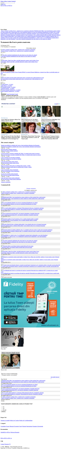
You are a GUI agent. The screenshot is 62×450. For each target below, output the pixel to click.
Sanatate (35, 426)
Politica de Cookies (14, 420)
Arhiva (5, 1)
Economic (16, 426)
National (24, 426)
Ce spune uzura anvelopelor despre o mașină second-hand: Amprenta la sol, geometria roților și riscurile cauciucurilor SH (30, 266)
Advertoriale (40, 426)
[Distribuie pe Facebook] (1, 53)
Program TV (8, 444)
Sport (20, 426)
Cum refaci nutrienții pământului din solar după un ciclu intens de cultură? (33, 39)
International (30, 426)
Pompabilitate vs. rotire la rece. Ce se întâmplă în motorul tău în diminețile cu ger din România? (23, 236)
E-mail (16, 94)
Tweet (7, 94)
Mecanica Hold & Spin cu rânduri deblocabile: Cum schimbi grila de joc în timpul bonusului (30, 35)
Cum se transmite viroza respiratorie (9, 169)
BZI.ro (8, 432)
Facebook (12, 94)
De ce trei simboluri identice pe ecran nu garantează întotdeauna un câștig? (35, 32)
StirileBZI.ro (4, 432)
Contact (9, 1)
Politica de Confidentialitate (25, 420)
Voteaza (3, 411)
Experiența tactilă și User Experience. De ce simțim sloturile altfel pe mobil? (33, 35)
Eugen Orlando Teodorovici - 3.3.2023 (10, 91)
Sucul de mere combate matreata (8, 149)
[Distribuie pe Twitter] (2, 53)
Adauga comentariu (5, 182)
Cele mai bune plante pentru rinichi (9, 161)
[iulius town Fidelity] (30, 327)
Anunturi (13, 1)
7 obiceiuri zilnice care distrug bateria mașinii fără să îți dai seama (16, 247)
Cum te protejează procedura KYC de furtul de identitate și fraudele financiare (19, 214)
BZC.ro (6, 5)
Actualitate (3, 426)
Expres (7, 426)
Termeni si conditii (5, 420)
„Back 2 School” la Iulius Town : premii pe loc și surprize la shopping (17, 31)
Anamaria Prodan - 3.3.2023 (7, 88)
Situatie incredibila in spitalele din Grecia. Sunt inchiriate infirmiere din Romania (20, 145)
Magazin (12, 426)
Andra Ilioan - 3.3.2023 (6, 85)
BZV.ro (10, 5)
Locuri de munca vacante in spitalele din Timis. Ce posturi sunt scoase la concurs (20, 153)
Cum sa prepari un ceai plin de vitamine (10, 157)
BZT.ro (2, 5)
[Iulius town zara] (12, 346)
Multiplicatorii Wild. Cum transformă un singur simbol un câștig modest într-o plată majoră (22, 198)
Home (2, 1)
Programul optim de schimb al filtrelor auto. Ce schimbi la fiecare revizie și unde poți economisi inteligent (26, 231)
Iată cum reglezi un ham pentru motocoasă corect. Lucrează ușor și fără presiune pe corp (22, 79)
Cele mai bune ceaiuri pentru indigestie (10, 178)
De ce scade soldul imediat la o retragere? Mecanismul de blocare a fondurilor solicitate (30, 33)
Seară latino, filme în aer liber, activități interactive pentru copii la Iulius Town (19, 61)
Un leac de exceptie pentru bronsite (9, 173)
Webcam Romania (15, 432)
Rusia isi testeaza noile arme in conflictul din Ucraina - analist (15, 165)
